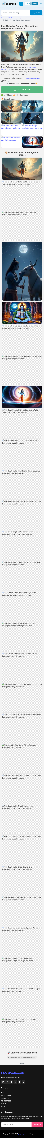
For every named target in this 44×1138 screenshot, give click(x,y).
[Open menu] (41, 4)
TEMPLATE (5, 1098)
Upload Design (21, 4)
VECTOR (4, 1106)
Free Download (23, 90)
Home (3, 18)
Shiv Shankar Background (16, 18)
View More (22, 1063)
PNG (2, 1092)
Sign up (34, 3)
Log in (28, 3)
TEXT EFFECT (6, 1101)
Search (37, 13)
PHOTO (3, 1104)
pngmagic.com (12, 1072)
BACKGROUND (6, 1095)
